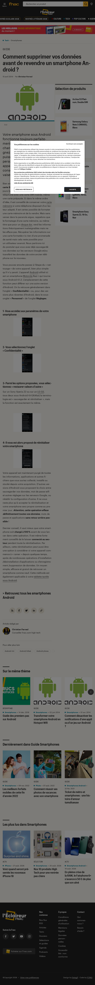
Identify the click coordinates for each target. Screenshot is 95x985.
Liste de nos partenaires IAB (23, 183)
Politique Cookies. (25, 169)
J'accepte (72, 189)
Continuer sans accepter (74, 144)
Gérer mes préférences (23, 189)
